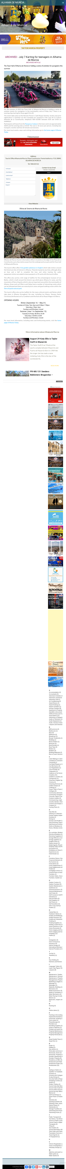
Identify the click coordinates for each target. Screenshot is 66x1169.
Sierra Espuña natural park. (13, 288)
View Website (33, 204)
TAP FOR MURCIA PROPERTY (33, 48)
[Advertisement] (55, 635)
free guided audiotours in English (31, 268)
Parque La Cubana (31, 124)
